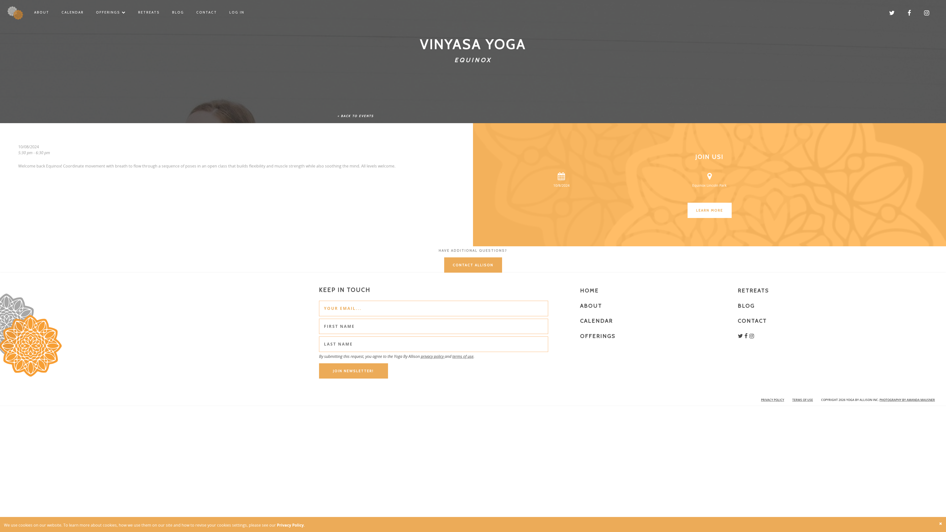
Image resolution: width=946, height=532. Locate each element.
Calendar (73, 12)
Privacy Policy (772, 400)
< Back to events (356, 116)
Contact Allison (473, 265)
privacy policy (433, 356)
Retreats (149, 12)
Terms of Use (802, 400)
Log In (236, 12)
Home (589, 290)
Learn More (709, 210)
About (41, 12)
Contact (206, 12)
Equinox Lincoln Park (709, 185)
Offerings (109, 12)
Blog (178, 12)
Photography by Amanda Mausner (907, 400)
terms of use (462, 356)
